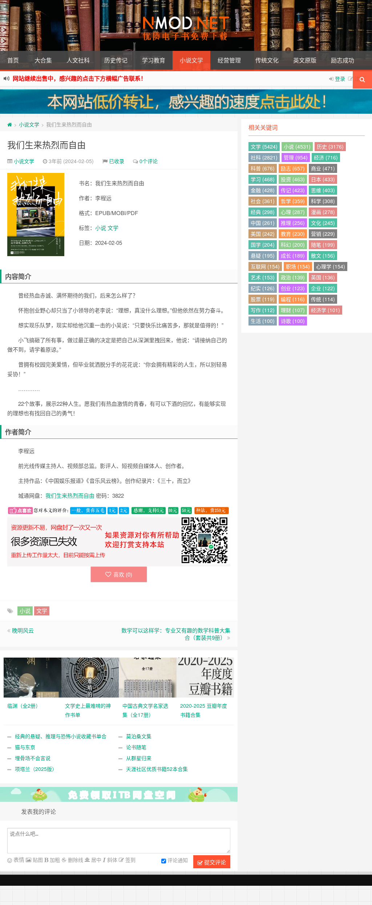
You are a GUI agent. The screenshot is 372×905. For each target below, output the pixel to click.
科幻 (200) (293, 244)
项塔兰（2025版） (36, 768)
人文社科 (78, 60)
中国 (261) (263, 222)
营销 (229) (323, 233)
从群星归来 (138, 757)
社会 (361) (263, 201)
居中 (95, 859)
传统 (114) (323, 299)
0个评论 (149, 161)
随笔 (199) (323, 244)
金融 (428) (263, 190)
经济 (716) (326, 157)
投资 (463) (293, 179)
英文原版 (304, 60)
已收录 (116, 161)
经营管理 (229, 60)
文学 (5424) (264, 146)
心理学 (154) (330, 266)
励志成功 (342, 60)
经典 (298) (263, 211)
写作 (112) (263, 310)
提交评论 (214, 862)
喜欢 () (122, 574)
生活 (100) (263, 320)
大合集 (43, 60)
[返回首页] (9, 124)
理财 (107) (293, 310)
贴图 (37, 859)
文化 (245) (323, 222)
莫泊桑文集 (138, 736)
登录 (340, 78)
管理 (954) (296, 157)
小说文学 (191, 60)
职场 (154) (298, 266)
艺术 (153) (263, 277)
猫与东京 (25, 747)
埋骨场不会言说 (32, 757)
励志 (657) (293, 168)
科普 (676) (263, 168)
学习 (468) (263, 179)
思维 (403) (323, 190)
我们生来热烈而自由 (46, 144)
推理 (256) (293, 222)
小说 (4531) (297, 146)
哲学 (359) (293, 201)
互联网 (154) (265, 266)
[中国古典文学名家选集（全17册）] (148, 676)
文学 (113, 227)
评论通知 (177, 860)
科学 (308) (323, 201)
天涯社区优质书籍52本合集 (157, 768)
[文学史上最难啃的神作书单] (90, 676)
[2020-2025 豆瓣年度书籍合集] (205, 676)
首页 (13, 60)
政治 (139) (293, 277)
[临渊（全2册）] (32, 676)
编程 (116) (293, 299)
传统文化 (267, 60)
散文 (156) (323, 255)
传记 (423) (293, 190)
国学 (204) (263, 244)
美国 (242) (263, 233)
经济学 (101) (325, 310)
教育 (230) (293, 233)
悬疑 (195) (263, 255)
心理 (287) (293, 211)
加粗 (54, 859)
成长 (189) (293, 255)
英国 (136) (323, 277)
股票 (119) (263, 299)
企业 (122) (323, 288)
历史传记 (116, 60)
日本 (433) (323, 179)
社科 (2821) (264, 157)
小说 (100, 227)
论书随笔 (136, 747)
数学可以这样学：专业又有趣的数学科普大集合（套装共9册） (175, 633)
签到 (130, 859)
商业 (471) (323, 168)
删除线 (74, 859)
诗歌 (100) (293, 320)
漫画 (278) (323, 211)
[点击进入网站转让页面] (186, 101)
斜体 (111, 859)
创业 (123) (293, 288)
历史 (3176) (330, 146)
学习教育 (153, 60)
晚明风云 (23, 630)
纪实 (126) (263, 288)
